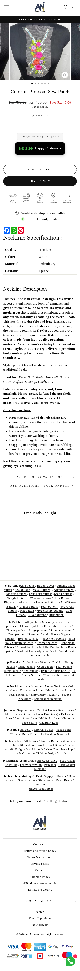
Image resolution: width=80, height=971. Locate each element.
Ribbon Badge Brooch (51, 753)
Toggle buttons (17, 598)
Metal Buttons (41, 589)
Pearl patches (25, 651)
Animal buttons (28, 606)
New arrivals (40, 924)
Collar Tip (11, 764)
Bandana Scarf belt (57, 734)
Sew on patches (52, 622)
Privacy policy (40, 863)
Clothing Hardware (58, 801)
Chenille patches (31, 626)
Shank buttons (63, 593)
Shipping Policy (40, 876)
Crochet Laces (46, 710)
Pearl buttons (49, 606)
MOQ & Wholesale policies (40, 883)
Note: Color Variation (40, 477)
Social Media (39, 900)
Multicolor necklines (59, 690)
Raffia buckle (26, 666)
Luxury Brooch (50, 741)
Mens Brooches (55, 749)
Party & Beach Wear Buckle (42, 675)
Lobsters (40, 784)
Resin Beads (64, 780)
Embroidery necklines (45, 694)
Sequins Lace (25, 710)
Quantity (40, 115)
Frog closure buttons (50, 610)
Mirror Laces (13, 714)
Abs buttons (22, 589)
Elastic (39, 801)
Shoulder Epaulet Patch (43, 634)
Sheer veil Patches (54, 638)
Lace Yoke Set (33, 686)
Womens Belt (18, 734)
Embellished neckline (47, 698)
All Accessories (47, 760)
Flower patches (16, 630)
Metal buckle (45, 666)
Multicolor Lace (49, 718)
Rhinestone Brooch (32, 745)
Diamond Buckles (51, 662)
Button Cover (45, 585)
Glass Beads (46, 780)
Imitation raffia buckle (55, 670)
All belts (25, 729)
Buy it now (40, 181)
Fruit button (56, 614)
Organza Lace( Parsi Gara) (41, 714)
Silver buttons (37, 614)
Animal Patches (27, 647)
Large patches (38, 630)
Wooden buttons (40, 598)
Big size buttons (16, 593)
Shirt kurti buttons (40, 593)
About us (40, 870)
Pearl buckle (64, 666)
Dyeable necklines (32, 690)
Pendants (50, 764)
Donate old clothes (40, 889)
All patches (32, 622)
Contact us (40, 844)
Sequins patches (60, 630)
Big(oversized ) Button (18, 602)
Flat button (27, 610)
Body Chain (67, 760)
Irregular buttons (46, 602)
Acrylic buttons (64, 589)
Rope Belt (36, 734)
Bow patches (16, 634)
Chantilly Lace (48, 722)
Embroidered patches (57, 626)
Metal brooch (34, 749)
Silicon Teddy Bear (41, 788)
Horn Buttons (62, 598)
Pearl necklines (18, 694)
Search (40, 911)
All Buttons (27, 585)
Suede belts (63, 729)
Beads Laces (66, 710)
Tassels (61, 776)
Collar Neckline (55, 686)
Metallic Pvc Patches (52, 647)
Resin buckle (12, 670)
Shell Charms (26, 780)
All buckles (30, 662)
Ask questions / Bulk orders (40, 485)
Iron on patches (28, 638)
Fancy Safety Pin (31, 764)
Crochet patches (47, 642)
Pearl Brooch (55, 745)
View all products (40, 918)
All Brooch (31, 741)
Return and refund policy (40, 850)
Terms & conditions (40, 857)
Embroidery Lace (26, 718)
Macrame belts (43, 729)
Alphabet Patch (47, 651)
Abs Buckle (30, 670)
